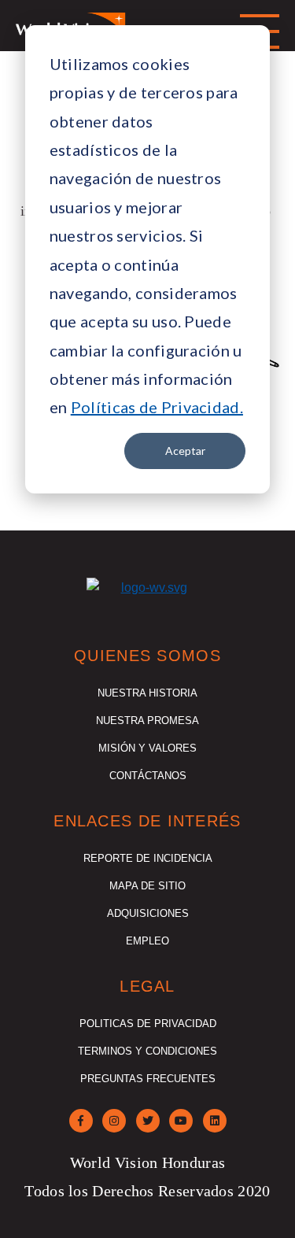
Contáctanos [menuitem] (147, 776)
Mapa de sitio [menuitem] (147, 886)
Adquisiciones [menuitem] (148, 913)
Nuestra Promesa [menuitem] (147, 720)
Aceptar (185, 450)
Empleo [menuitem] (147, 941)
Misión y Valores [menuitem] (147, 748)
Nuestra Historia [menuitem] (147, 693)
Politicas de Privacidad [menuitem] (147, 1023)
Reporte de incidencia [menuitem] (147, 858)
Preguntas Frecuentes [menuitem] (148, 1079)
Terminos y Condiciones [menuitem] (147, 1051)
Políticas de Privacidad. (157, 406)
